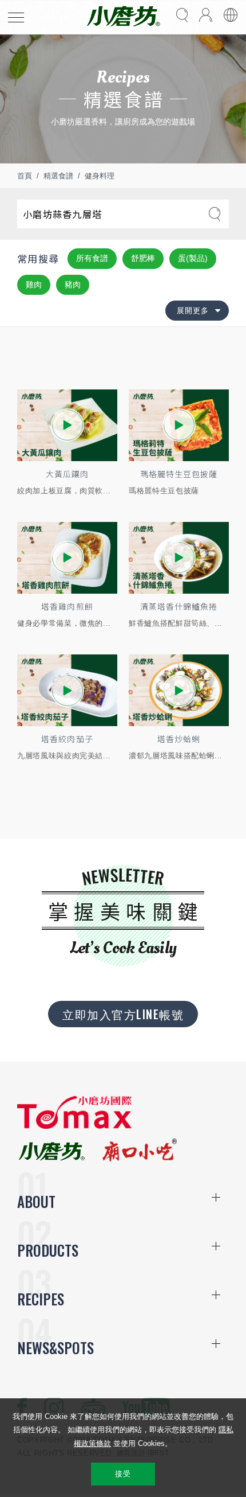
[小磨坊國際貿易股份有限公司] (74, 1126)
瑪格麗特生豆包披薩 (178, 473)
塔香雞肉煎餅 (67, 606)
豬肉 (73, 284)
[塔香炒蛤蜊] (179, 690)
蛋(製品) (193, 258)
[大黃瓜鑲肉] (67, 425)
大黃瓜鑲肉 (67, 473)
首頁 (24, 175)
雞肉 (34, 284)
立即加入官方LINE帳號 (123, 1014)
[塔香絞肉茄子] (67, 690)
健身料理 (99, 175)
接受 (122, 1473)
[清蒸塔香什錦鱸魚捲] (179, 558)
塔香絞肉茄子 (67, 738)
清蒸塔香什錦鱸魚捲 (178, 606)
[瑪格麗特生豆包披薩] (179, 425)
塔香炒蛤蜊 (178, 738)
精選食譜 (58, 175)
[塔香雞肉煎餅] (67, 558)
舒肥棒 (143, 258)
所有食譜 (92, 258)
